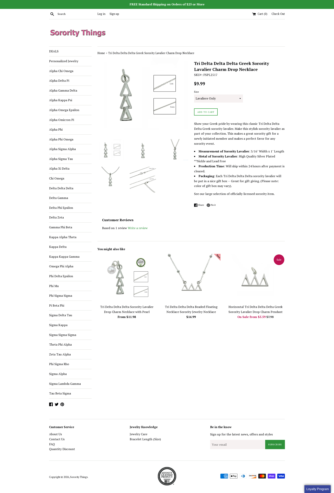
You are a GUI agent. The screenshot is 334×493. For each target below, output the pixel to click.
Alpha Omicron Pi (61, 120)
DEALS (54, 51)
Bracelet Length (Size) (145, 439)
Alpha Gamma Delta (63, 90)
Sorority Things (79, 477)
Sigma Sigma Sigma (62, 335)
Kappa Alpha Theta (62, 237)
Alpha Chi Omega (61, 71)
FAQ (52, 444)
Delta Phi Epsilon (61, 208)
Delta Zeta (56, 217)
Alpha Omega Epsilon (64, 110)
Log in (101, 14)
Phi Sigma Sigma (60, 295)
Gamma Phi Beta (60, 227)
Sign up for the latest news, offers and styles (241, 434)
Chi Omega (56, 178)
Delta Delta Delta (61, 188)
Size (196, 92)
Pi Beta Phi (56, 305)
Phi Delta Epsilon (61, 276)
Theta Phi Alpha (60, 344)
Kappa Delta (57, 247)
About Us (55, 434)
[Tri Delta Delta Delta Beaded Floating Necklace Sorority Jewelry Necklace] (191, 278)
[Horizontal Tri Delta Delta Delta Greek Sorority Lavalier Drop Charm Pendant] (255, 278)
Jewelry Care (138, 434)
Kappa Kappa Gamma (64, 256)
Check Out (278, 14)
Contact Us (57, 439)
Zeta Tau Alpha (60, 354)
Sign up (114, 14)
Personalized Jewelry (63, 61)
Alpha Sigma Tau (61, 159)
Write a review (138, 228)
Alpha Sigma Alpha (62, 149)
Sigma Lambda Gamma (65, 384)
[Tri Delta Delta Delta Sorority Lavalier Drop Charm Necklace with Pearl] (126, 278)
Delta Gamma (58, 198)
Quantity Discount (62, 449)
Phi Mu (54, 286)
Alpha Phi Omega (61, 139)
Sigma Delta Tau (60, 315)
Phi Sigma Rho (59, 364)
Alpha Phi (56, 129)
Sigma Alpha (58, 374)
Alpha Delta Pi (59, 80)
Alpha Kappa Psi (60, 100)
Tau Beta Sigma (60, 393)
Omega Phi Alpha (61, 266)
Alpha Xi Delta (59, 168)
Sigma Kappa (58, 325)
